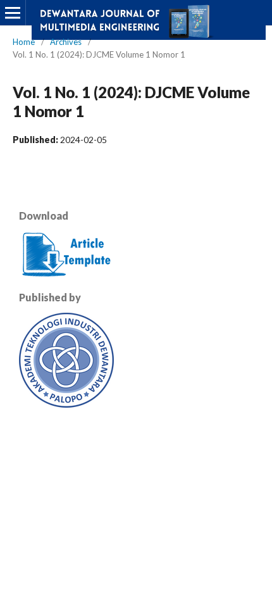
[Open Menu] (12, 12)
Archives (66, 42)
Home (24, 42)
